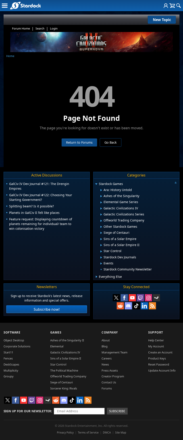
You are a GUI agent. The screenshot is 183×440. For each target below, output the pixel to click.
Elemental (56, 346)
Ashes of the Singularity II (67, 340)
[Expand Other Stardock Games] (101, 227)
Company (110, 332)
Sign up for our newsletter (27, 411)
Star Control (58, 364)
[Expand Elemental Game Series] (101, 202)
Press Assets (110, 370)
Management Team (114, 352)
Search (39, 28)
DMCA (107, 432)
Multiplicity (11, 370)
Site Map (120, 432)
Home (10, 56)
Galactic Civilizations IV (65, 352)
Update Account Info (162, 370)
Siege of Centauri (61, 382)
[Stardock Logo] (25, 5)
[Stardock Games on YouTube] (132, 298)
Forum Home (21, 28)
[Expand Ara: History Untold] (101, 190)
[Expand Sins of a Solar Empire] (101, 239)
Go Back (110, 142)
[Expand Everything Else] (96, 277)
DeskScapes (11, 364)
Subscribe (117, 411)
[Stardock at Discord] (128, 306)
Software (12, 332)
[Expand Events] (101, 263)
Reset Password (158, 364)
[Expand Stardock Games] (96, 184)
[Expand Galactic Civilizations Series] (101, 214)
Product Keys (157, 358)
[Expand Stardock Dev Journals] (101, 257)
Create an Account (160, 352)
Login (54, 28)
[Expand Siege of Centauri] (101, 233)
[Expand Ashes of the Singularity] (101, 196)
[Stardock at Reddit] (120, 306)
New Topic (162, 19)
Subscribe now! (47, 309)
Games (55, 332)
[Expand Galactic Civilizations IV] (101, 208)
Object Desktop (14, 340)
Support (155, 332)
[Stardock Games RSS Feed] (152, 306)
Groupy (9, 376)
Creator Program (113, 376)
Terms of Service (88, 432)
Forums (107, 388)
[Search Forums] (178, 5)
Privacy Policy (65, 432)
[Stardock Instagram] (148, 298)
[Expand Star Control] (101, 251)
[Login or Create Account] (166, 5)
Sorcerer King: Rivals (63, 388)
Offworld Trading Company (68, 376)
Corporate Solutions (17, 346)
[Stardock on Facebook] (124, 298)
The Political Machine (64, 370)
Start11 (8, 352)
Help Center (156, 340)
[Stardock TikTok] (136, 306)
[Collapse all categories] (175, 183)
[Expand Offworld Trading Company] (101, 221)
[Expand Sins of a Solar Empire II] (101, 245)
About (106, 340)
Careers (107, 358)
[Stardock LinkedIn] (144, 306)
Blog (105, 346)
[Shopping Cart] (172, 5)
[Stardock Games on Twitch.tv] (140, 298)
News (105, 364)
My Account (156, 346)
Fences (8, 358)
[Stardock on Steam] (156, 298)
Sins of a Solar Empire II (65, 358)
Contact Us (109, 382)
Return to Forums (79, 142)
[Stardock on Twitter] (116, 298)
